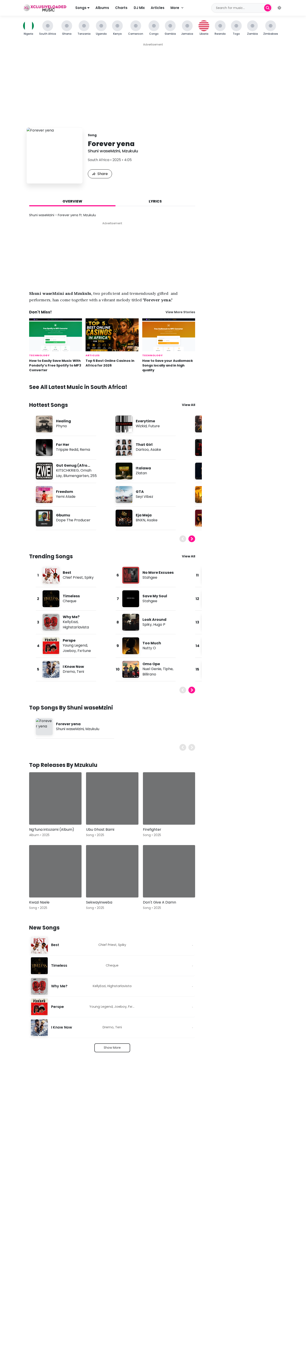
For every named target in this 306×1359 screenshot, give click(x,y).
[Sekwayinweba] (112, 871)
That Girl (144, 444)
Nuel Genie (151, 668)
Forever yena (68, 724)
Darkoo (142, 449)
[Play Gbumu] (44, 518)
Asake (155, 449)
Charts (121, 7)
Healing (63, 421)
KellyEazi (70, 621)
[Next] (191, 538)
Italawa (143, 468)
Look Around (154, 619)
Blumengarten (76, 475)
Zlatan (141, 473)
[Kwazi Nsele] (55, 871)
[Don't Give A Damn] (169, 871)
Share (102, 173)
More (174, 7)
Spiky (89, 577)
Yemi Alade (65, 496)
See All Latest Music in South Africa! (78, 387)
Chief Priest (73, 577)
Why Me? (71, 616)
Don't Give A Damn (159, 902)
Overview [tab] (72, 201)
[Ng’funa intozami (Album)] (55, 798)
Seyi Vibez (144, 496)
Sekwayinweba (99, 902)
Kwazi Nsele (39, 902)
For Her (62, 444)
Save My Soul (154, 596)
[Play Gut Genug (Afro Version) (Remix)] (44, 471)
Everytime (145, 421)
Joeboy (69, 650)
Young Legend (75, 645)
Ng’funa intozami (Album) (51, 829)
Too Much (151, 643)
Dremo (69, 671)
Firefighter (152, 829)
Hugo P (159, 624)
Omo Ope (151, 664)
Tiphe (168, 668)
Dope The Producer (73, 520)
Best (67, 572)
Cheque (69, 601)
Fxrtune (84, 650)
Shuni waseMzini (104, 151)
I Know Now (73, 666)
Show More (112, 1047)
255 (93, 475)
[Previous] (182, 538)
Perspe (69, 640)
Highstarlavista (76, 627)
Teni (80, 671)
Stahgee (149, 577)
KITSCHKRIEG (67, 470)
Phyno (61, 426)
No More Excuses (158, 572)
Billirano (149, 674)
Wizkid (141, 426)
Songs (81, 7)
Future (154, 426)
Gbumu (63, 515)
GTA (140, 491)
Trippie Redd (67, 449)
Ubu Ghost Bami (100, 829)
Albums (102, 7)
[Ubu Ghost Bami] (112, 798)
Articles (157, 7)
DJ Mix (139, 7)
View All (188, 405)
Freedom (64, 491)
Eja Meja (144, 515)
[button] (279, 7)
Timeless (71, 596)
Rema (85, 449)
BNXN (140, 520)
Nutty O (149, 648)
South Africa (98, 159)
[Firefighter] (169, 798)
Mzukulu (130, 151)
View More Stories (180, 312)
